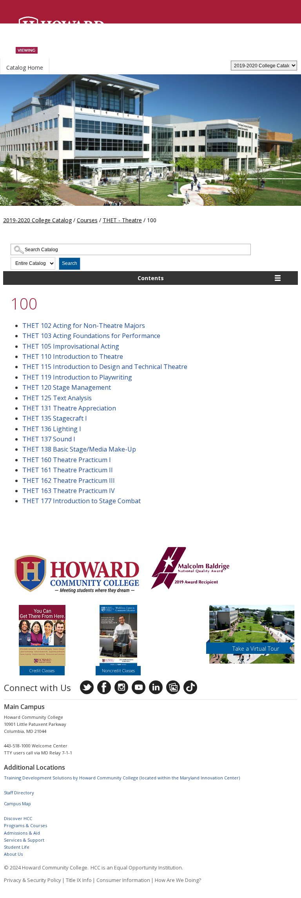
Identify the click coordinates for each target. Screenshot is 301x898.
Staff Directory (19, 792)
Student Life (16, 847)
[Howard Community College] (62, 28)
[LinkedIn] (156, 687)
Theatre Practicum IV (68, 490)
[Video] (138, 687)
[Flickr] (173, 687)
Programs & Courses (25, 825)
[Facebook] (104, 687)
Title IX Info (79, 880)
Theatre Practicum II (67, 470)
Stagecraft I (54, 418)
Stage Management (66, 387)
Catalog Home (24, 67)
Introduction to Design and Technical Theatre (104, 366)
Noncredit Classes (118, 670)
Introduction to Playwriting (77, 377)
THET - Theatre (122, 220)
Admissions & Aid (22, 833)
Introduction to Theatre (72, 356)
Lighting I (51, 429)
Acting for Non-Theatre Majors (83, 325)
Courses (87, 220)
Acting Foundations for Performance (91, 335)
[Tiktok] (190, 687)
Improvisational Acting (70, 346)
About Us (13, 854)
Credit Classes (41, 670)
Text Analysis (57, 398)
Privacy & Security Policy (32, 880)
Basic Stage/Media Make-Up (79, 449)
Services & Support (24, 840)
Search (69, 263)
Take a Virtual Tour (255, 648)
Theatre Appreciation (69, 408)
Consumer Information (123, 880)
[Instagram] (121, 687)
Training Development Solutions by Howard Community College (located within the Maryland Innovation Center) (122, 778)
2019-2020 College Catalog (37, 220)
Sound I (48, 439)
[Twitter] (87, 687)
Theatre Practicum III (68, 480)
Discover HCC (18, 818)
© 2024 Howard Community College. (46, 867)
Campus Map (17, 803)
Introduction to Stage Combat (81, 501)
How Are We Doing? (178, 880)
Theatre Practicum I (66, 459)
